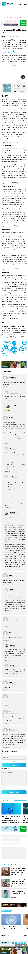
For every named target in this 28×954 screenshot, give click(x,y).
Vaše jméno (4, 754)
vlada (10, 575)
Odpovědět (6, 387)
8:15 (13, 449)
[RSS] (25, 943)
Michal (11, 418)
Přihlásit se (14, 765)
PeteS (11, 448)
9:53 (13, 591)
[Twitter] (16, 943)
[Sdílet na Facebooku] (3, 356)
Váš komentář (5, 769)
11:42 (14, 514)
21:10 (13, 713)
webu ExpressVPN (14, 173)
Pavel (10, 682)
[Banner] (14, 950)
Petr (11, 392)
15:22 (13, 731)
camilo (12, 590)
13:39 (15, 407)
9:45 (13, 634)
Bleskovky (22, 17)
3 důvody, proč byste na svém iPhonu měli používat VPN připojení (19, 87)
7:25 (13, 419)
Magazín (5, 17)
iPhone (4, 36)
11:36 (14, 646)
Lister (11, 619)
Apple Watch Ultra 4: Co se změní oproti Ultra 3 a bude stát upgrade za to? (18, 881)
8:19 (13, 576)
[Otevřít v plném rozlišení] (14, 348)
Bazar (16, 17)
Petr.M (11, 712)
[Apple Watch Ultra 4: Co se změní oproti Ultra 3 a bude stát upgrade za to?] (5, 883)
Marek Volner (13, 377)
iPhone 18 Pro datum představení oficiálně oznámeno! (8, 929)
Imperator (14, 406)
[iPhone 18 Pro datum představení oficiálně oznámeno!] (11, 919)
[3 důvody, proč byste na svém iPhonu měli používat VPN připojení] (7, 88)
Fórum (11, 17)
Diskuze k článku (6, 372)
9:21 (13, 620)
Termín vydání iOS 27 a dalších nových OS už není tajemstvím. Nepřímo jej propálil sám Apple (18, 893)
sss (10, 729)
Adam (11, 633)
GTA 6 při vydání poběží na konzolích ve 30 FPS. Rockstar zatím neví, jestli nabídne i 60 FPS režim (18, 870)
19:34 (13, 697)
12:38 (14, 666)
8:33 (13, 478)
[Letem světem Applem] (8, 3)
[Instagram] (19, 943)
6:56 (13, 378)
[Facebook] (12, 943)
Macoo (11, 476)
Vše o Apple (15, 874)
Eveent (11, 696)
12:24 (14, 393)
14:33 (13, 683)
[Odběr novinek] (20, 4)
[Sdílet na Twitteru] (6, 356)
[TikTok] (22, 943)
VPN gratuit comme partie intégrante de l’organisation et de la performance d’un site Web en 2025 (10, 819)
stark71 (12, 665)
